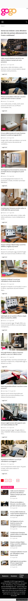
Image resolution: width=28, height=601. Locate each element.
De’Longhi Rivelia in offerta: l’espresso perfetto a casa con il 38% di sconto (12, 353)
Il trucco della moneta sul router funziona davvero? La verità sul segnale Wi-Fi (13, 134)
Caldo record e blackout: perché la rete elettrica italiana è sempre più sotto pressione (12, 60)
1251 (18, 480)
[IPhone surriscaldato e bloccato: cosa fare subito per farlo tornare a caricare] (14, 86)
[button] (26, 22)
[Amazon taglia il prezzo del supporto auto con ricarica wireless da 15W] (14, 412)
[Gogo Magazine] (8, 13)
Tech (4, 54)
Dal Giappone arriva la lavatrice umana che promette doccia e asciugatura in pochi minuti (13, 171)
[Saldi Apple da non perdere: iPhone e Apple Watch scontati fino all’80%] (14, 305)
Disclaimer (14, 576)
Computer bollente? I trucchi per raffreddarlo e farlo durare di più (10, 280)
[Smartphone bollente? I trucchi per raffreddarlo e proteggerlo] (14, 448)
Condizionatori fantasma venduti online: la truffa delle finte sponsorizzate (13, 209)
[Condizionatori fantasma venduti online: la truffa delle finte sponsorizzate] (14, 197)
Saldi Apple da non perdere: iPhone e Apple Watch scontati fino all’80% (13, 317)
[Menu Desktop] (2, 22)
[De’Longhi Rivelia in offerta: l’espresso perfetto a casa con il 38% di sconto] (14, 341)
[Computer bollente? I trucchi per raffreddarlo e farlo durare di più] (14, 268)
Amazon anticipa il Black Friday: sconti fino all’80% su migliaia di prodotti (13, 245)
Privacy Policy (22, 576)
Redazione (5, 576)
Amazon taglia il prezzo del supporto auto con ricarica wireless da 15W (13, 424)
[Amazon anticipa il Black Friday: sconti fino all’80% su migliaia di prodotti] (14, 234)
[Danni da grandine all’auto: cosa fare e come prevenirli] (14, 377)
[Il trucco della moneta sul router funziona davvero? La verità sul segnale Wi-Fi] (14, 122)
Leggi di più (4, 74)
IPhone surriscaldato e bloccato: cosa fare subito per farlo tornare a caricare (13, 97)
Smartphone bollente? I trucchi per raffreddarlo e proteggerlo (11, 460)
